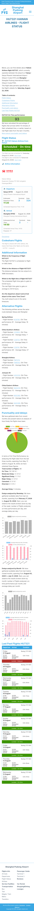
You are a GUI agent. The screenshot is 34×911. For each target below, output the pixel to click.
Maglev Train (6, 894)
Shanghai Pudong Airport (18, 10)
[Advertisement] (17, 48)
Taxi (3, 891)
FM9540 (17, 363)
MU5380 (17, 395)
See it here (17, 155)
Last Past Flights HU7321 (11, 110)
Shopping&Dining (23, 886)
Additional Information (10, 103)
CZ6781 (16, 347)
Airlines (4, 881)
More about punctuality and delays (14, 133)
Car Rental (21, 884)
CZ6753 (17, 340)
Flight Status (6, 98)
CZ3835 (17, 332)
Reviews (20, 879)
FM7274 (17, 360)
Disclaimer (22, 905)
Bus (3, 889)
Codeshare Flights (8, 100)
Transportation (7, 886)
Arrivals (4, 874)
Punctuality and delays (10, 108)
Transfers (5, 899)
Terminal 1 (20, 874)
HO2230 (17, 375)
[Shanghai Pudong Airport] (5, 11)
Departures (6, 876)
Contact (28, 905)
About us (17, 907)
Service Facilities (8, 884)
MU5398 (17, 403)
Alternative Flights (8, 105)
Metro (4, 896)
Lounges (20, 889)
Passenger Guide (23, 871)
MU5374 (17, 388)
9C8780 (17, 319)
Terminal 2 (20, 876)
